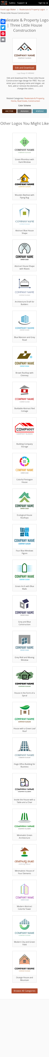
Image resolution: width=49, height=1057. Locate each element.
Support (21, 3)
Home (13, 101)
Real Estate (22, 101)
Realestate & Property (34, 98)
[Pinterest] (3, 34)
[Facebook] (3, 22)
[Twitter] (3, 28)
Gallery (12, 3)
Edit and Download (24, 67)
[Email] (3, 40)
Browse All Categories (24, 990)
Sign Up (42, 3)
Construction (34, 101)
